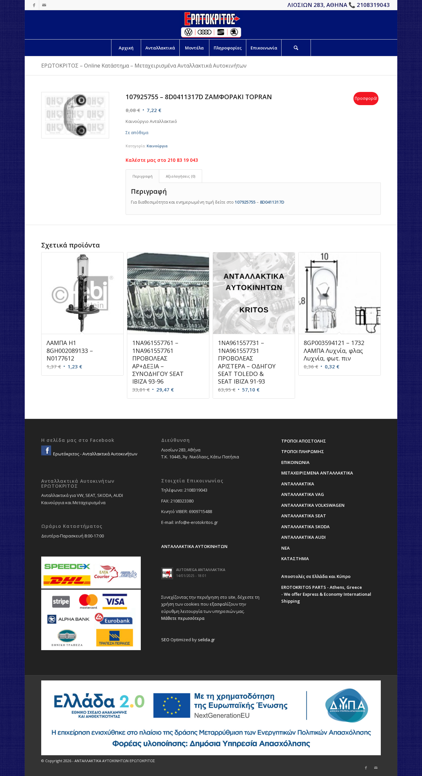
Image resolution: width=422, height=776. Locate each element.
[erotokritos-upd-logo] (210, 24)
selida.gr (206, 640)
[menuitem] (126, 48)
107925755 (245, 202)
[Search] (296, 48)
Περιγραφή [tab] (143, 176)
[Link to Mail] (44, 5)
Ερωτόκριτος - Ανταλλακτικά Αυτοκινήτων (94, 454)
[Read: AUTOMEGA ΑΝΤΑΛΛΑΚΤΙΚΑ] (167, 573)
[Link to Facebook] (34, 5)
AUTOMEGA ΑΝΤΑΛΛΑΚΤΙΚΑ (200, 569)
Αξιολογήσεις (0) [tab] (181, 176)
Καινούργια (157, 145)
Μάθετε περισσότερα (182, 618)
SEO (165, 640)
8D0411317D (272, 202)
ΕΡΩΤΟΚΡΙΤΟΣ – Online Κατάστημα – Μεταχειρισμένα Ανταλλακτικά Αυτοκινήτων (144, 65)
